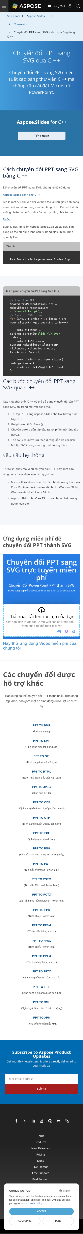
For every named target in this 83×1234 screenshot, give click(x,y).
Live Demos (40, 1167)
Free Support (40, 1173)
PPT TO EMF (41, 740)
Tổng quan (41, 135)
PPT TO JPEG (41, 787)
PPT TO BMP (41, 725)
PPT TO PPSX (41, 940)
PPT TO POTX (41, 894)
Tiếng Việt (58, 6)
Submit (41, 1088)
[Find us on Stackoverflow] (42, 1121)
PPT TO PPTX (41, 971)
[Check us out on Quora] (50, 1121)
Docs (40, 1161)
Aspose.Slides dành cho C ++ (21, 194)
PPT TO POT (41, 863)
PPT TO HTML (41, 771)
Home (40, 1136)
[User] (70, 6)
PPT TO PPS (41, 910)
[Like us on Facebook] (16, 1121)
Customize (24, 1221)
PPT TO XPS (41, 1017)
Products (40, 1142)
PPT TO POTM (41, 879)
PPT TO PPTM (41, 956)
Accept (41, 1211)
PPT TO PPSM (41, 925)
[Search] (78, 6)
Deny (58, 1221)
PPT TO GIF (42, 756)
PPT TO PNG (41, 848)
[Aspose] (26, 6)
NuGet (7, 219)
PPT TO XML (41, 1002)
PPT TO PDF (41, 833)
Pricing (40, 1154)
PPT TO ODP (41, 802)
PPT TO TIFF (41, 986)
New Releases (40, 1148)
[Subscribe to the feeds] (67, 1121)
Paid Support (40, 1179)
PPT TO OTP (41, 817)
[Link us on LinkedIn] (33, 1121)
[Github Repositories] (58, 1121)
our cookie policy (33, 1203)
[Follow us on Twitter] (25, 1121)
